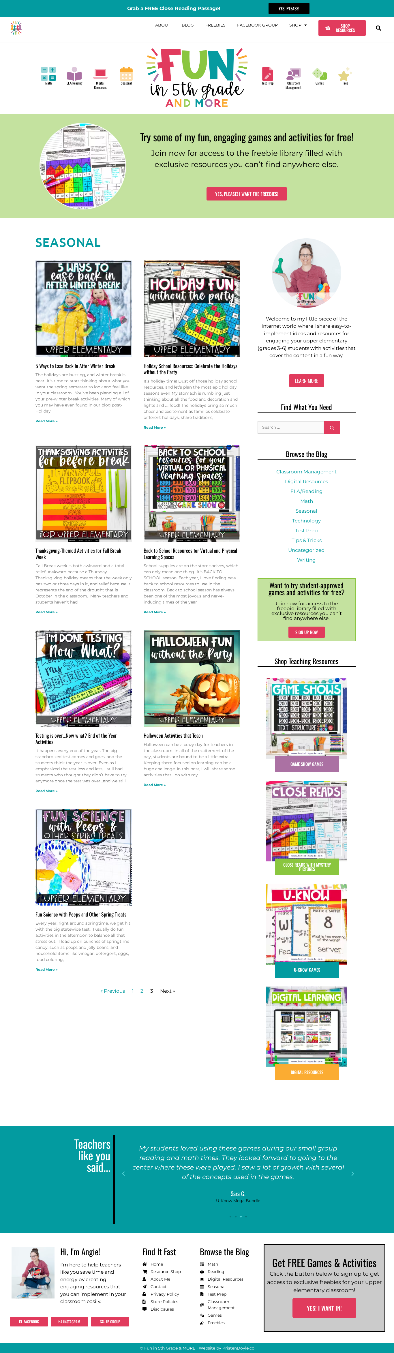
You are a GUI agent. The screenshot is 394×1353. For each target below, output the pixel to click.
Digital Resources (100, 84)
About (162, 25)
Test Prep (267, 82)
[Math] (48, 74)
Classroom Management (293, 84)
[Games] (319, 74)
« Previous (112, 991)
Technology (306, 521)
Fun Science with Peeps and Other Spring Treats (80, 914)
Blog (188, 25)
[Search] (332, 427)
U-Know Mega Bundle (238, 1200)
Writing (306, 560)
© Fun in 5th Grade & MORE (167, 1348)
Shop (295, 25)
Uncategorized (306, 550)
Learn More (306, 380)
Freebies (215, 25)
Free (345, 82)
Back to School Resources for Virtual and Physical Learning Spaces (190, 554)
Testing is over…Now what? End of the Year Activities (76, 738)
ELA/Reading (74, 82)
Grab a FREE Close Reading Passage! (173, 8)
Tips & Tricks (307, 540)
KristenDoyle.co (238, 1348)
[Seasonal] (126, 74)
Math (48, 82)
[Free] (345, 74)
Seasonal (126, 82)
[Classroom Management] (293, 74)
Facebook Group (257, 25)
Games (320, 82)
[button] (378, 28)
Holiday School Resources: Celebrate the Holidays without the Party (190, 369)
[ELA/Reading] (74, 74)
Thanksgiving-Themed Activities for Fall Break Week (78, 554)
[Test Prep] (267, 74)
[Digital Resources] (100, 74)
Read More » (46, 421)
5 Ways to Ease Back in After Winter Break (75, 366)
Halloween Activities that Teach (173, 735)
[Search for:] (291, 427)
